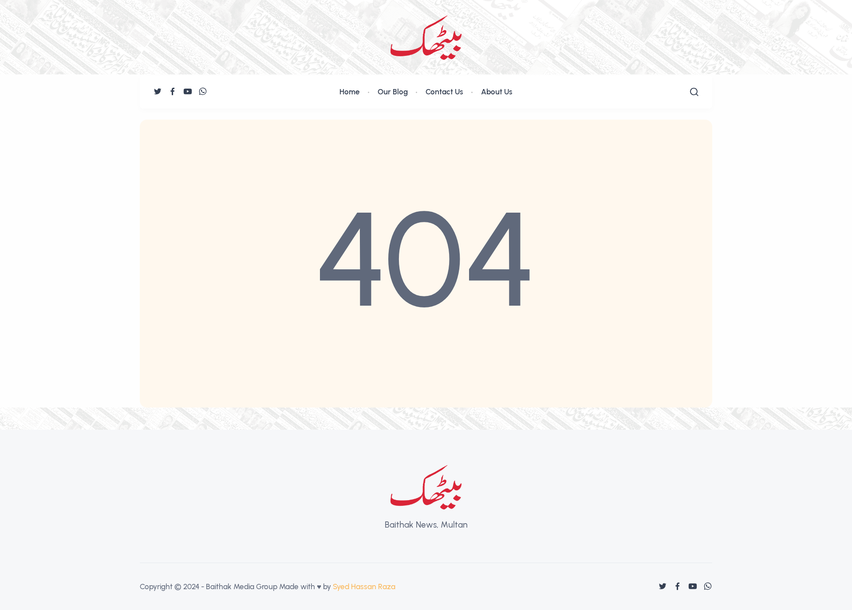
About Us (497, 91)
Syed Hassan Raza (364, 586)
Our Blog (393, 91)
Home (349, 91)
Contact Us (444, 91)
